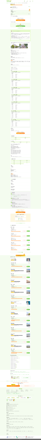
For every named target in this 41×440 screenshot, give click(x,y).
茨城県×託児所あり (24, 371)
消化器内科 (16, 426)
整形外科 (12, 427)
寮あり (17, 374)
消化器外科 (8, 427)
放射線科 (31, 427)
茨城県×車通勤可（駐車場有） (17, 371)
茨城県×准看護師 (22, 372)
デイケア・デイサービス (15, 419)
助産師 (13, 413)
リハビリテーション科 (11, 428)
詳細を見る (28, 240)
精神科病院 (17, 418)
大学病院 (9, 418)
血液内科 (20, 426)
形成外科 (14, 427)
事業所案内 (8, 434)
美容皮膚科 (10, 426)
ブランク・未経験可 (22, 374)
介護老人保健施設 (8, 419)
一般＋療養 (12, 418)
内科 (11, 426)
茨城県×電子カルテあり (12, 371)
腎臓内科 (22, 426)
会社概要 (7, 433)
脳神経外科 (10, 427)
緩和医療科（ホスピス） (18, 428)
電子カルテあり (11, 374)
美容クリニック (22, 418)
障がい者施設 (24, 419)
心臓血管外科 (31, 426)
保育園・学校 (30, 419)
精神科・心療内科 (28, 427)
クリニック (19, 418)
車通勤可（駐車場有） (15, 374)
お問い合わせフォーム (10, 393)
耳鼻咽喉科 (22, 427)
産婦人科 (18, 427)
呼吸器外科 (29, 426)
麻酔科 (33, 427)
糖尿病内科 (25, 426)
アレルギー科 (14, 428)
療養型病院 (14, 418)
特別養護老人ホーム (30, 418)
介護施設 (27, 418)
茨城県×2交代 (28, 372)
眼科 (19, 427)
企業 (32, 419)
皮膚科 (23, 427)
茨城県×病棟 (16, 372)
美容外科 (7, 426)
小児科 (16, 427)
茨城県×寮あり (21, 371)
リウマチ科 (8, 428)
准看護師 (28, 374)
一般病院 (7, 418)
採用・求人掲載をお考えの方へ (17, 393)
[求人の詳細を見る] (20, 263)
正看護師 (26, 374)
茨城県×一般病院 (25, 372)
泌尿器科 (25, 427)
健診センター (27, 419)
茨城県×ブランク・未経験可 (12, 372)
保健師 (11, 413)
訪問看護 (24, 418)
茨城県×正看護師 (19, 372)
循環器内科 (18, 426)
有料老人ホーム (11, 419)
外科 (26, 426)
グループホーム (19, 419)
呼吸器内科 (13, 426)
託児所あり (20, 374)
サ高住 (22, 419)
